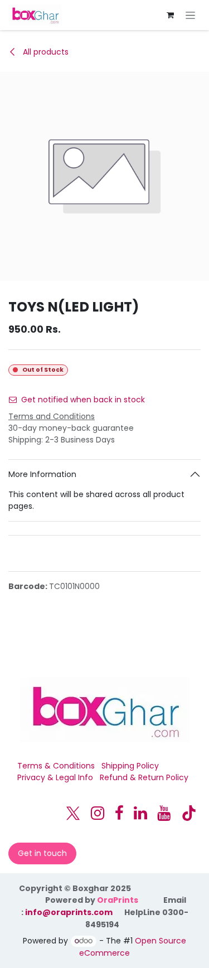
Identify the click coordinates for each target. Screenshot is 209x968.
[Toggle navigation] (190, 15)
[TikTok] (189, 813)
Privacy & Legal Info (55, 777)
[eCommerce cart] (170, 15)
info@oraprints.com (69, 912)
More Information (42, 474)
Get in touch (42, 853)
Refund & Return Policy (144, 777)
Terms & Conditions (56, 765)
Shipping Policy (130, 765)
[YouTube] (164, 813)
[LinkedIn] (140, 813)
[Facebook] (119, 813)
